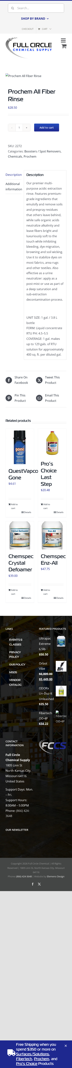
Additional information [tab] (13, 186)
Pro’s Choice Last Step (49, 474)
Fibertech (24, 1059)
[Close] (65, 1045)
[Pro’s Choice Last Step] (52, 443)
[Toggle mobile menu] (63, 40)
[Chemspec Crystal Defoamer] (20, 535)
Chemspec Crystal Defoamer (20, 563)
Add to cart (47, 127)
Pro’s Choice (26, 1063)
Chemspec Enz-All (53, 559)
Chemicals (15, 156)
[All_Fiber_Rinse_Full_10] (23, 76)
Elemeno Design (55, 876)
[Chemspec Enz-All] (52, 535)
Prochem (30, 156)
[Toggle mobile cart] (63, 46)
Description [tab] (13, 175)
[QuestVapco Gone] (20, 446)
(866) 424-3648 (24, 876)
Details (27, 512)
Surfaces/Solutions (32, 1054)
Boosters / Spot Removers (42, 151)
